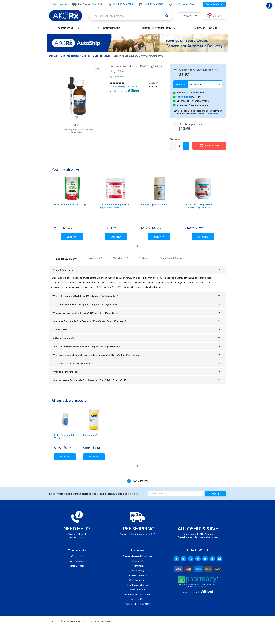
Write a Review (116, 86)
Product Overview (66, 258)
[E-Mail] (219, 558)
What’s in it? (120, 257)
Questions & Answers (172, 257)
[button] (187, 16)
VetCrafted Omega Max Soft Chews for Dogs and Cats (200, 206)
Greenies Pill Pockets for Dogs (70, 204)
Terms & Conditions (137, 575)
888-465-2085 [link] (125, 4)
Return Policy (137, 565)
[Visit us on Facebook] (176, 558)
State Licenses (77, 565)
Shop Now (72, 236)
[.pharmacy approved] (198, 581)
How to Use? (94, 257)
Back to (59, 4)
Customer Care (186, 4)
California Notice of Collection (137, 594)
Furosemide (90, 435)
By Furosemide (117, 76)
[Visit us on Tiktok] (212, 558)
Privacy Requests (137, 589)
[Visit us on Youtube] (205, 558)
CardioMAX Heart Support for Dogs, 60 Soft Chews (114, 206)
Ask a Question (130, 86)
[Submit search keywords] (166, 15)
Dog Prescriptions (70, 55)
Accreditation (77, 561)
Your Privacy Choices (137, 584)
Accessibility (137, 599)
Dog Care (54, 55)
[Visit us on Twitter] (183, 558)
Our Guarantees (137, 580)
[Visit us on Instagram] (191, 558)
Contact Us (77, 556)
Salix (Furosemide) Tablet (64, 436)
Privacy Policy (137, 570)
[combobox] (131, 15)
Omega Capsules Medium (154, 204)
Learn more (213, 113)
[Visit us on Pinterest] (198, 558)
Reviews (144, 257)
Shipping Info (137, 561)
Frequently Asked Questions (137, 556)
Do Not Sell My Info (134, 603)
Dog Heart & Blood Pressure (96, 55)
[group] (76, 95)
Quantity (175, 138)
